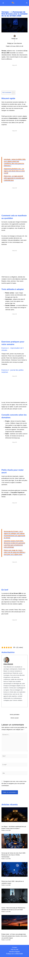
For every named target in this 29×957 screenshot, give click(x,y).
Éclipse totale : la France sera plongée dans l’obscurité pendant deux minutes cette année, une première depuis (14, 936)
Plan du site (14, 949)
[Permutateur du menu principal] (3, 3)
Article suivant (15, 718)
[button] (27, 3)
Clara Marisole (8, 664)
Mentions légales (14, 951)
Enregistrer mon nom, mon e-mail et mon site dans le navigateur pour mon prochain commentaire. (13, 783)
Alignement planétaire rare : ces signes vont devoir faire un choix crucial (14, 171)
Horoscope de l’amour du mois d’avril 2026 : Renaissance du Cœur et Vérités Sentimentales (13, 855)
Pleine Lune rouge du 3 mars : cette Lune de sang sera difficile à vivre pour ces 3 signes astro (14, 552)
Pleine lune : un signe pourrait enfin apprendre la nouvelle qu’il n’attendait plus (14, 178)
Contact (14, 947)
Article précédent (14, 714)
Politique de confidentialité (14, 953)
